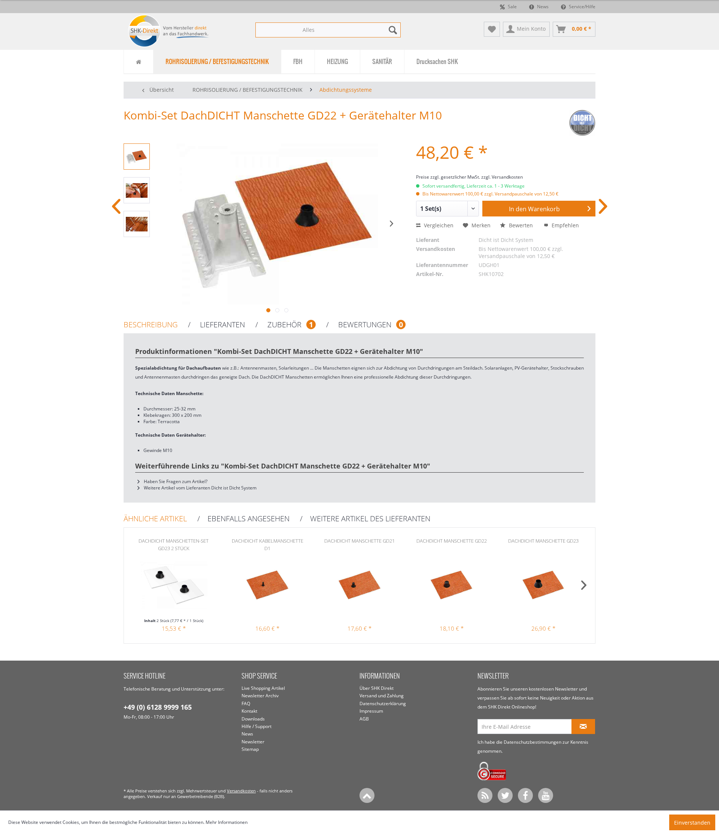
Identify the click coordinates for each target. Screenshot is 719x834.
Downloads (253, 719)
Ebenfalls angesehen (248, 519)
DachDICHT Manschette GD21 (359, 540)
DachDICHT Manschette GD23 (543, 540)
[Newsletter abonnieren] (583, 726)
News (542, 6)
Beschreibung (151, 325)
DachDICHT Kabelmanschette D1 (267, 544)
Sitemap (250, 749)
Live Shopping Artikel (263, 688)
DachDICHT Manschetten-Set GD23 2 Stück (174, 544)
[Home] (138, 61)
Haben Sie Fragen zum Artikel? (175, 481)
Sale (512, 6)
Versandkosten (241, 791)
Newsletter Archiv (260, 695)
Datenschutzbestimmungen (532, 742)
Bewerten (520, 225)
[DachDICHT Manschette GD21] (359, 587)
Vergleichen (437, 225)
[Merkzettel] (492, 29)
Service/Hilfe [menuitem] (581, 6)
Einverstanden (692, 822)
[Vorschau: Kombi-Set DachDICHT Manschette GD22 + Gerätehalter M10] (137, 156)
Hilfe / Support (256, 726)
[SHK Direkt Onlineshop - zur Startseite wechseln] (168, 31)
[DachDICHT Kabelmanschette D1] (267, 587)
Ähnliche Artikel (155, 519)
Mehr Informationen (227, 822)
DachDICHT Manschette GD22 (451, 540)
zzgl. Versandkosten (502, 177)
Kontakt (249, 711)
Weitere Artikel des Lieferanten (370, 519)
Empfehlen (564, 225)
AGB (364, 719)
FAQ (246, 703)
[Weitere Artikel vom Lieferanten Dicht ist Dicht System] (582, 123)
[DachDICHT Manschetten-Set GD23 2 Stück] (173, 587)
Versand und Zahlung (382, 695)
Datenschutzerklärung (383, 703)
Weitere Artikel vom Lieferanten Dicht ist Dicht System (200, 488)
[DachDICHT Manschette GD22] (451, 587)
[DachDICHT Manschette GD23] (543, 587)
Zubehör (289, 325)
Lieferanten (221, 325)
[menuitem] (328, 29)
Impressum (371, 711)
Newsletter (253, 742)
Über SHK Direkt (377, 688)
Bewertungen (369, 325)
